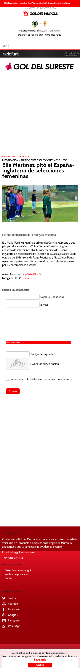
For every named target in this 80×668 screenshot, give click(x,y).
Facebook (13, 609)
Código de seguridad (43, 354)
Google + (13, 615)
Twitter (12, 598)
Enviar (13, 391)
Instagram (14, 620)
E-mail (44, 304)
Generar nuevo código (45, 363)
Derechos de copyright (18, 570)
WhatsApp (14, 626)
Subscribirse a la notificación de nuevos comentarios (40, 378)
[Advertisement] (40, 114)
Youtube (13, 604)
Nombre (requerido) (52, 296)
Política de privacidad (17, 574)
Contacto (10, 578)
